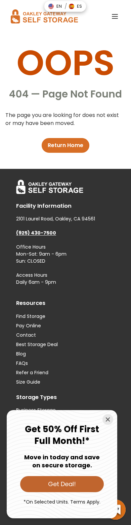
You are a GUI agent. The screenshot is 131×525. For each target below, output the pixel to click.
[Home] (44, 16)
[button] (55, 6)
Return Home (65, 145)
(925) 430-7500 (36, 232)
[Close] (107, 419)
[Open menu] (115, 16)
